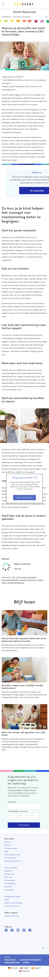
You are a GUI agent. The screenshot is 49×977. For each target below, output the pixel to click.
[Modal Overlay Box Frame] (24, 488)
